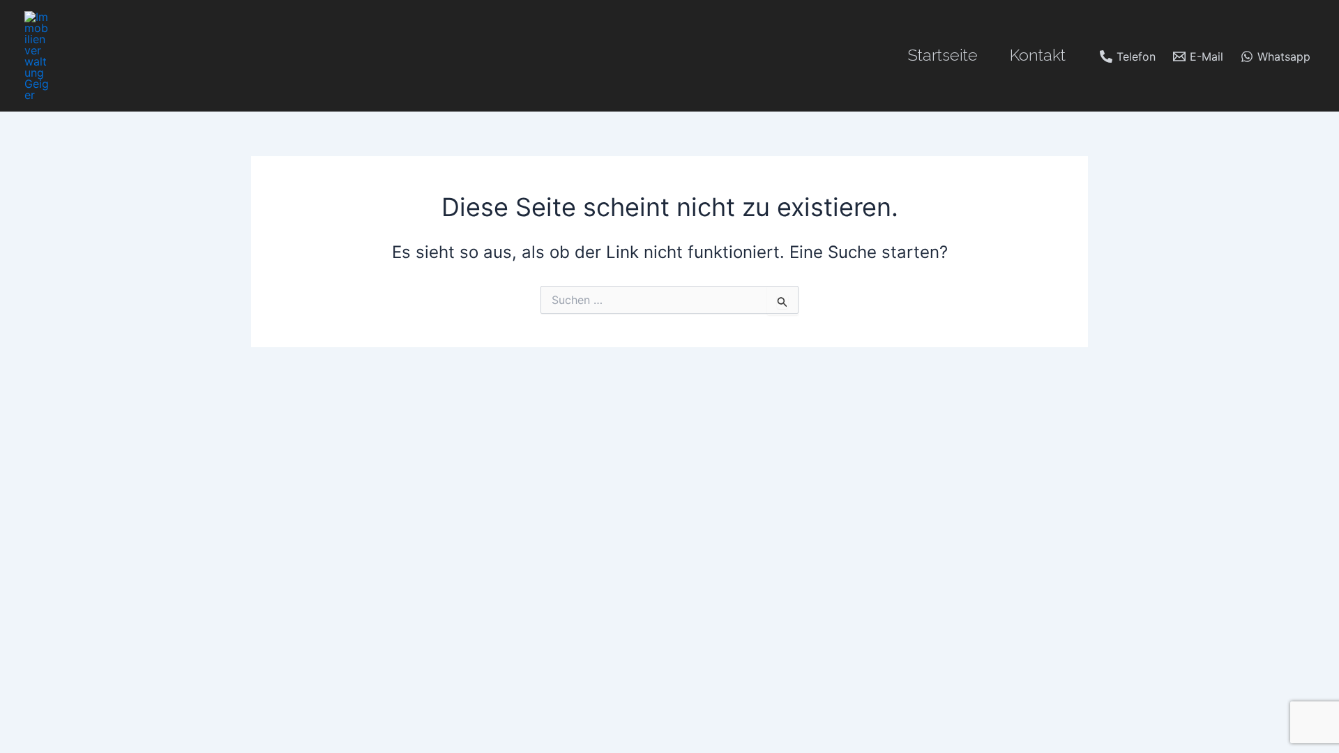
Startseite (942, 54)
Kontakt (1038, 54)
